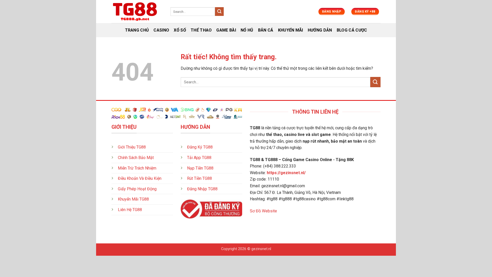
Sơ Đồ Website (263, 211)
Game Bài (226, 30)
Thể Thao (201, 30)
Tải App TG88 (199, 157)
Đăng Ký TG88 (200, 147)
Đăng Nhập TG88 (202, 188)
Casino (161, 30)
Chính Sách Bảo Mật (136, 157)
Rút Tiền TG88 (199, 178)
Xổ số (180, 30)
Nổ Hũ (247, 30)
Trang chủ (137, 30)
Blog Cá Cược (352, 30)
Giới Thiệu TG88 (132, 147)
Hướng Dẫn (320, 30)
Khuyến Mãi (290, 30)
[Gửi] (219, 11)
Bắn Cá (265, 30)
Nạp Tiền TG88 (200, 168)
